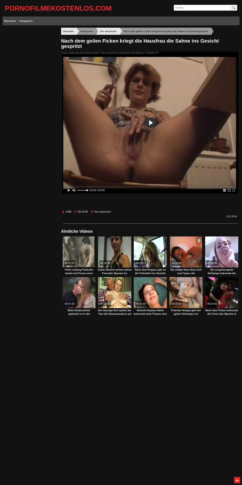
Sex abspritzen (102, 211)
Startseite (10, 21)
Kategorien (26, 21)
